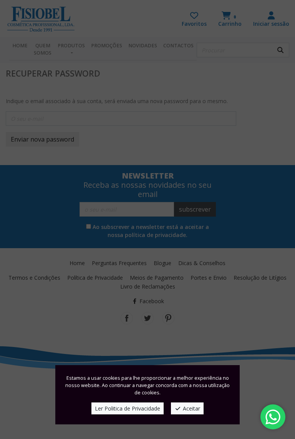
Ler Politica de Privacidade (127, 408)
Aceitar (190, 408)
